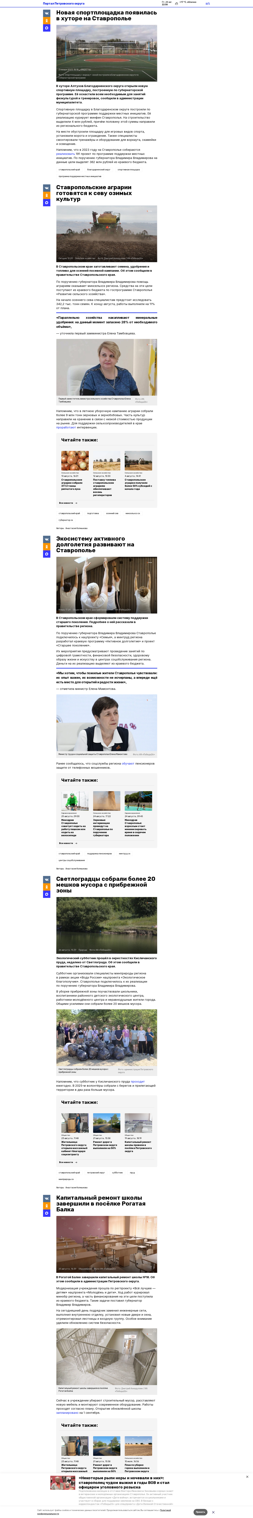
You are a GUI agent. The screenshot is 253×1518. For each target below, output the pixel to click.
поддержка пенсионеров (99, 853)
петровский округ (96, 1172)
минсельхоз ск (133, 513)
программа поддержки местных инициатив (80, 176)
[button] (62, 1483)
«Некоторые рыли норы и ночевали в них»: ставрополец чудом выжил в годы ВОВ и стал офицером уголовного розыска (124, 1482)
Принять (200, 1512)
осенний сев (112, 513)
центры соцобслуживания (72, 860)
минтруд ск (124, 853)
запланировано (67, 1412)
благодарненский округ (98, 169)
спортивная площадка (129, 169)
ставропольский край (69, 169)
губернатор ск (66, 520)
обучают (128, 763)
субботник (117, 1172)
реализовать (66, 154)
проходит (138, 1081)
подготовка (93, 513)
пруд (132, 1172)
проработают (66, 427)
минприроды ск (66, 1179)
